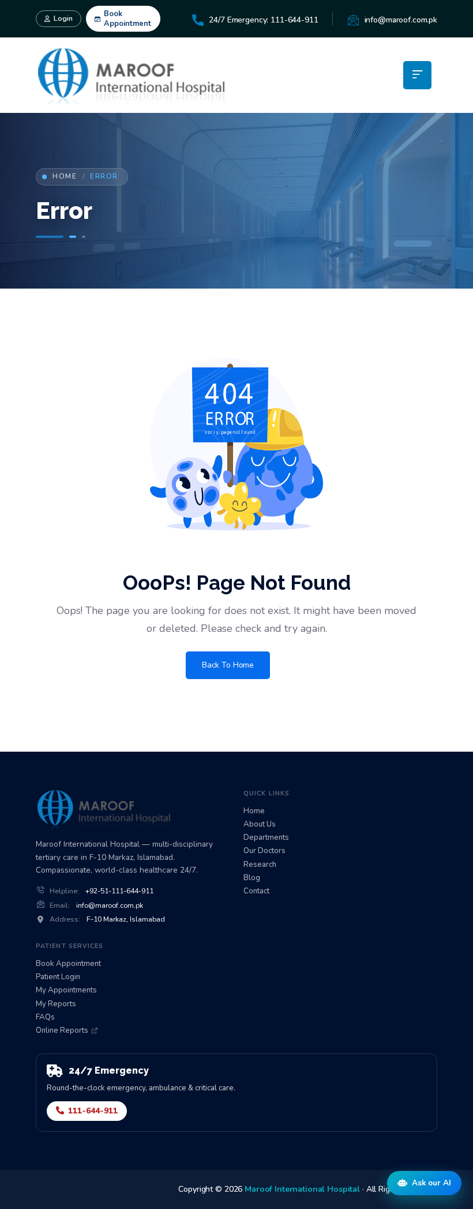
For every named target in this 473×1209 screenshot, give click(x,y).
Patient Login (58, 977)
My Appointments (66, 990)
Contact (256, 891)
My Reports (56, 1004)
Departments (266, 838)
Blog (251, 878)
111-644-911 (93, 1110)
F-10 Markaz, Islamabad (126, 919)
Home (64, 176)
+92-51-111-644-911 (119, 891)
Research (259, 865)
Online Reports (62, 1031)
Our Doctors (264, 851)
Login (63, 18)
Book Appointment (127, 19)
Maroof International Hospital (302, 1189)
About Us (259, 824)
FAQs (45, 1017)
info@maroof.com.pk (109, 905)
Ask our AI (431, 1182)
